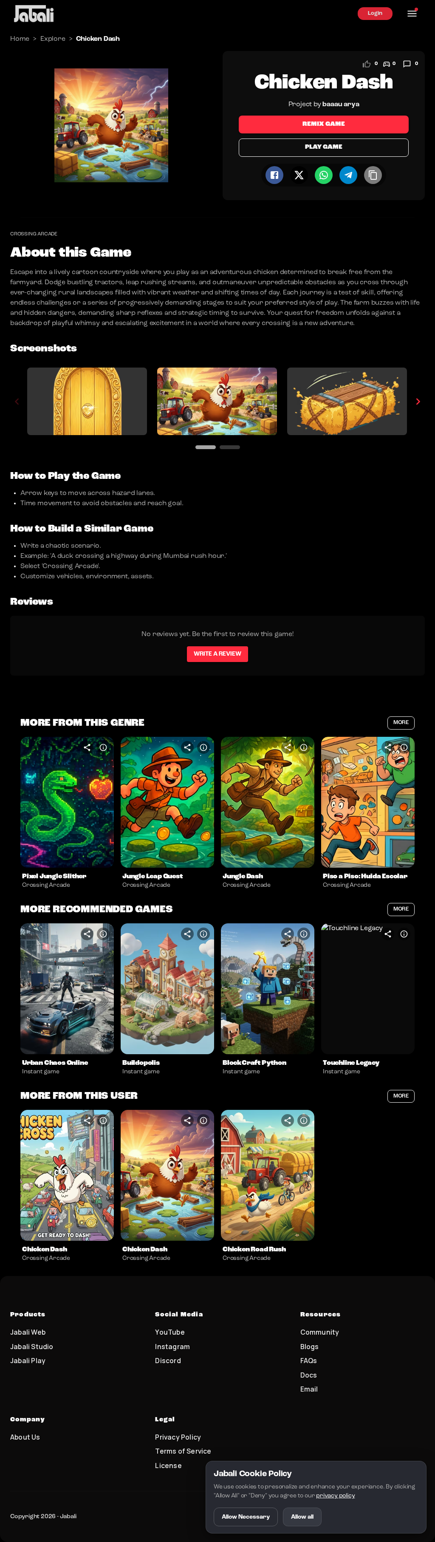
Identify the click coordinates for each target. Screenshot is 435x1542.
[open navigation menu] (412, 13)
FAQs (308, 1360)
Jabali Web (27, 1332)
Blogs (309, 1346)
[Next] (418, 401)
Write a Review (217, 654)
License (168, 1465)
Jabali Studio (32, 1346)
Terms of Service (183, 1451)
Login (375, 13)
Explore (52, 39)
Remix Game (323, 124)
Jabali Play (27, 1360)
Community (319, 1332)
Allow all (302, 1517)
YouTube (169, 1332)
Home (19, 39)
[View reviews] (407, 64)
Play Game (323, 147)
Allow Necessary (246, 1517)
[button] (67, 802)
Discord (168, 1360)
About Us (25, 1437)
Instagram (172, 1346)
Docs (308, 1375)
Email (309, 1389)
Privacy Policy (178, 1437)
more (401, 722)
